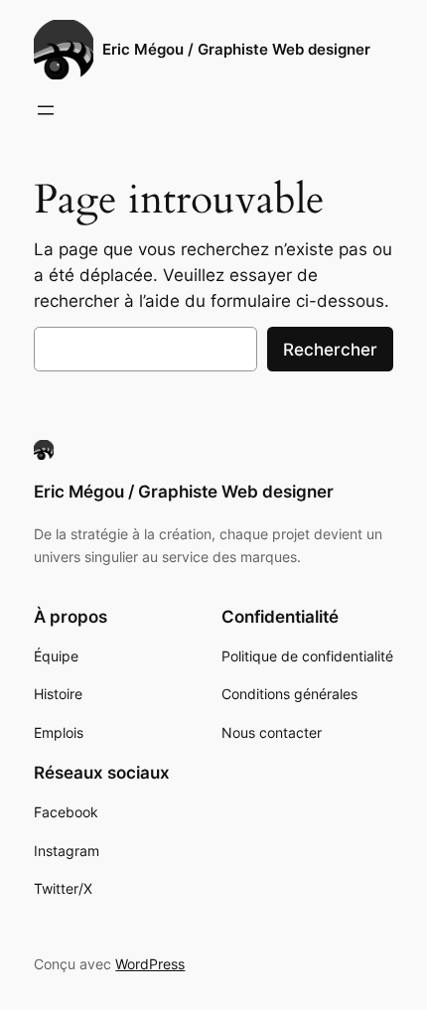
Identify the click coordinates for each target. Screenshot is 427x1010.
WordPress (150, 963)
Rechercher (330, 350)
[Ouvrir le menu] (46, 110)
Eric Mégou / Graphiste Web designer (236, 50)
